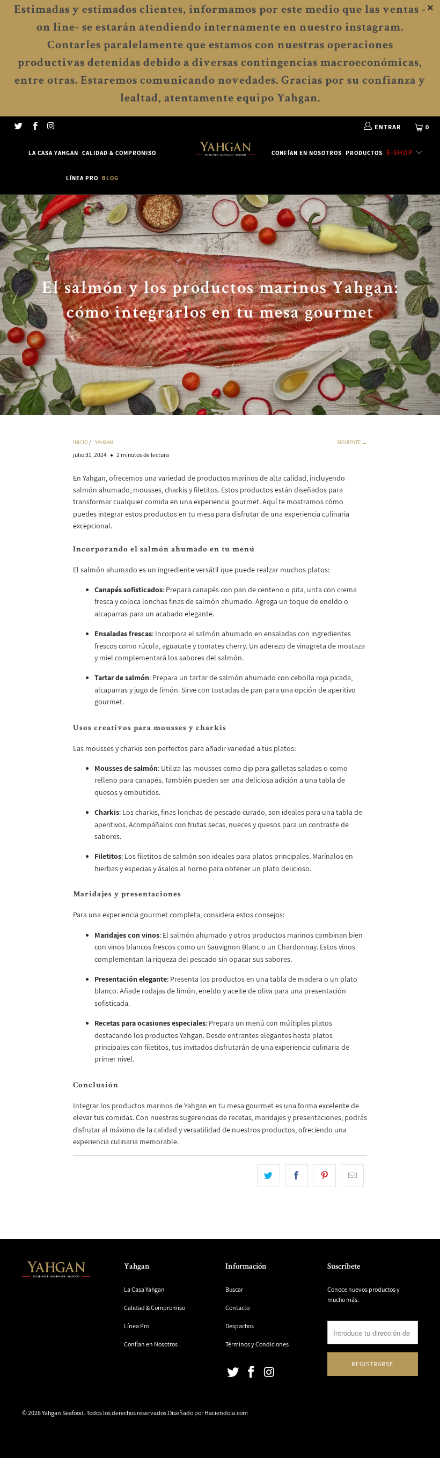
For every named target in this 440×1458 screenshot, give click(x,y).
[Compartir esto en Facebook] (296, 1175)
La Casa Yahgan (53, 153)
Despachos (239, 1326)
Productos (364, 153)
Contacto (237, 1308)
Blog (110, 178)
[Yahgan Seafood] (225, 150)
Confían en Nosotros (307, 153)
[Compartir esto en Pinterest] (324, 1175)
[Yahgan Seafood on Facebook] (34, 127)
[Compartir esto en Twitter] (268, 1175)
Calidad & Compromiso (119, 153)
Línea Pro (82, 178)
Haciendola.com (226, 1413)
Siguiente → (352, 442)
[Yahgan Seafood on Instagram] (50, 127)
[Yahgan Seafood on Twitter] (18, 127)
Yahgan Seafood (63, 1413)
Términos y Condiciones (257, 1344)
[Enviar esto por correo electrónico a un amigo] (352, 1175)
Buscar (234, 1289)
